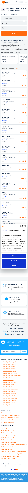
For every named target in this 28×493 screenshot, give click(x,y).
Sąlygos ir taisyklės (6, 463)
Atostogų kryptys (12, 412)
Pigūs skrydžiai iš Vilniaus (8, 440)
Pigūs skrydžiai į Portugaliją (10, 398)
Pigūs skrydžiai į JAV (8, 405)
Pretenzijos (4, 467)
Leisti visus (14, 255)
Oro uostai (4, 458)
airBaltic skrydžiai (6, 454)
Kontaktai (4, 415)
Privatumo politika (18, 463)
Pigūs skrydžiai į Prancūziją (10, 373)
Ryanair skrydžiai (17, 454)
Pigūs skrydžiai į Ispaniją (9, 371)
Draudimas (12, 420)
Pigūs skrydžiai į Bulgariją (9, 362)
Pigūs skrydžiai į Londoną (8, 451)
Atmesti (14, 265)
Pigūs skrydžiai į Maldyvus (9, 391)
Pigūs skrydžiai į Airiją (8, 380)
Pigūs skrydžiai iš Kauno (7, 437)
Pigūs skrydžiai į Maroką (9, 386)
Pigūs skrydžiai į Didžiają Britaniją (12, 375)
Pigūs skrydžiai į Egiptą (9, 368)
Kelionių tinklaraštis (13, 417)
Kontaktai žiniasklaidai (14, 415)
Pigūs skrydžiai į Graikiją (9, 377)
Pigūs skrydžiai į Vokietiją (9, 364)
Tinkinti (13, 260)
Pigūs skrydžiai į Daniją (9, 366)
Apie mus (3, 412)
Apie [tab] (23, 230)
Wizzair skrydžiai (21, 451)
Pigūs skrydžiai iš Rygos (7, 430)
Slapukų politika (5, 465)
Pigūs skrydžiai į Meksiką (9, 393)
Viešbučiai (4, 417)
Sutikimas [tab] (4, 230)
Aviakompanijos (17, 456)
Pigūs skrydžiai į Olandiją (9, 395)
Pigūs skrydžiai (12, 458)
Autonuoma (4, 420)
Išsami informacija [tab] (14, 230)
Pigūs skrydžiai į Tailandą (9, 400)
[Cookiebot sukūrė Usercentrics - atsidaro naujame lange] (20, 226)
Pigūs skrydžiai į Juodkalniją (10, 389)
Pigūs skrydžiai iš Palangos (8, 435)
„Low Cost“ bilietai (6, 456)
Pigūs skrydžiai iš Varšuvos (8, 432)
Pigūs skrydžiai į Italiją (8, 384)
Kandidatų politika (17, 465)
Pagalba (21, 412)
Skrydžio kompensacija (7, 422)
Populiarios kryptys (6, 359)
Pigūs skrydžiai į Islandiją (9, 382)
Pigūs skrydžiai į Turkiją (9, 402)
